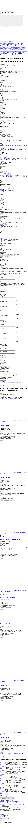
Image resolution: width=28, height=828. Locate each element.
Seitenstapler (20, 49)
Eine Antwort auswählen (7, 500)
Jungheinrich (18, 52)
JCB (14, 52)
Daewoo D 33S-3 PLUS (7, 597)
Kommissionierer (4, 51)
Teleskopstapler (4, 44)
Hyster (10, 52)
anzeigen (3, 381)
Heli (8, 52)
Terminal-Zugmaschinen (15, 51)
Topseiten (2, 805)
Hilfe (6, 796)
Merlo (9, 53)
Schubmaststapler (11, 47)
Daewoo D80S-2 (5, 737)
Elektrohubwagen (20, 47)
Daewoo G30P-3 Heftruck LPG (10, 539)
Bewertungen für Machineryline (8, 804)
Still (12, 53)
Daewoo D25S (4, 685)
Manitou (5, 53)
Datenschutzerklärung (5, 802)
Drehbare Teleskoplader (19, 48)
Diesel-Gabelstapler (13, 44)
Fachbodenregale (12, 49)
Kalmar (24, 52)
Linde (1, 53)
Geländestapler (4, 49)
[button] (14, 34)
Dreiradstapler (18, 46)
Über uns (2, 796)
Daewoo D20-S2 (5, 624)
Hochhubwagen (11, 46)
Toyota (14, 53)
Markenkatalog (20, 804)
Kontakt (9, 796)
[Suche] (11, 20)
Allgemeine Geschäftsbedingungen (9, 801)
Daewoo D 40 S (5, 425)
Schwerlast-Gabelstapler (6, 48)
